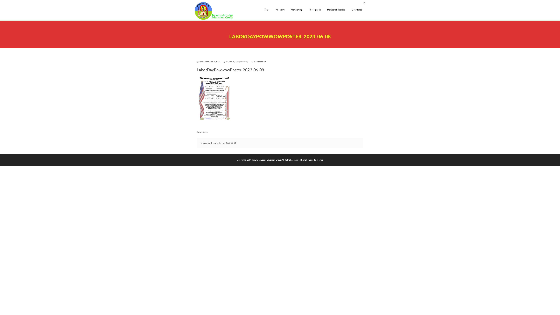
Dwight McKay (242, 62)
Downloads (357, 9)
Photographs (315, 9)
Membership (296, 9)
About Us (280, 9)
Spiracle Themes (316, 160)
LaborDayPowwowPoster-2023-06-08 (219, 143)
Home (267, 9)
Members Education (336, 9)
